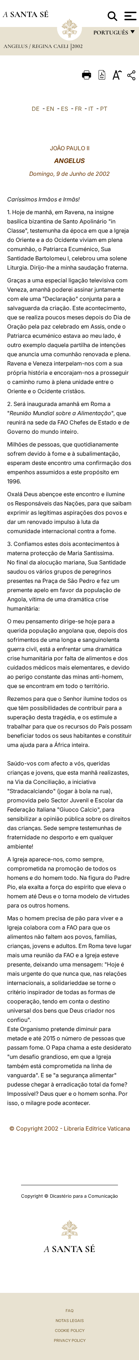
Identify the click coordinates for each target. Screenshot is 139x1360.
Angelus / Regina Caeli (37, 46)
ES (64, 108)
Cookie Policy (69, 1330)
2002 (77, 46)
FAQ (69, 1310)
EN (50, 108)
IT (90, 108)
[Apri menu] (130, 16)
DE (36, 108)
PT (103, 108)
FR (78, 108)
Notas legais (70, 1320)
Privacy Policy (70, 1340)
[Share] (132, 76)
